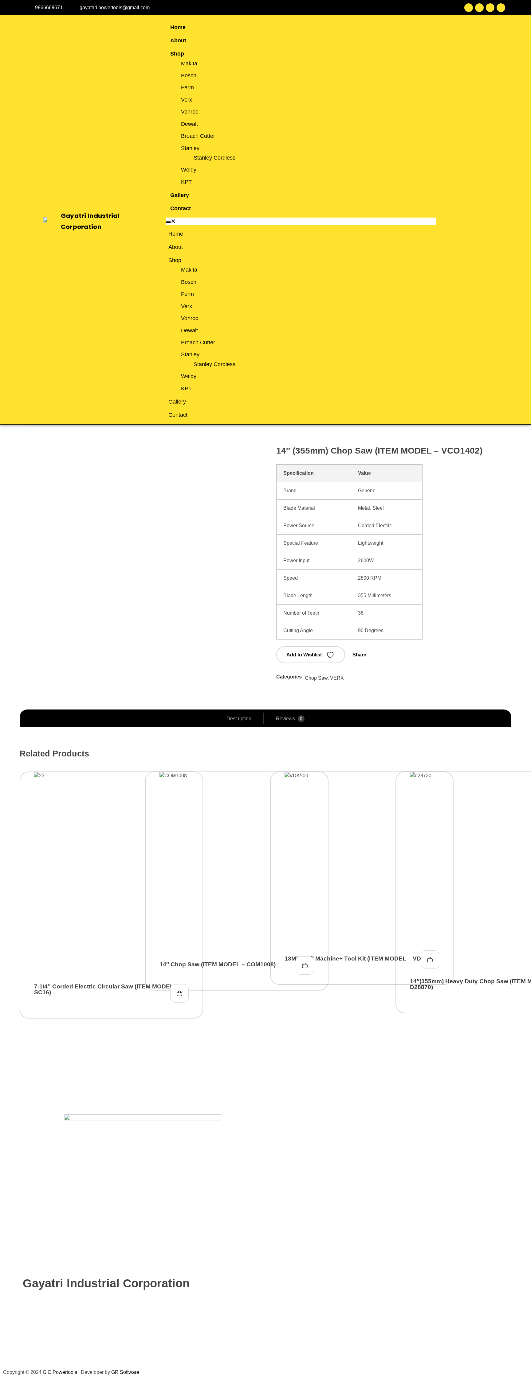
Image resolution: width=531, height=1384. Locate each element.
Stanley (190, 148)
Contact (180, 208)
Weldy (188, 170)
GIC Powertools (59, 1372)
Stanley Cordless (214, 158)
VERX (337, 678)
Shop (177, 54)
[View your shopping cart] (469, 221)
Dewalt (189, 124)
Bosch (188, 75)
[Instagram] (501, 7)
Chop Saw (316, 678)
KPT (186, 182)
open (508, 460)
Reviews (289, 718)
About (178, 40)
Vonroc (189, 112)
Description (238, 718)
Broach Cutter (198, 136)
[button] (301, 221)
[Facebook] (468, 7)
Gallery (179, 195)
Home (178, 27)
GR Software (125, 1372)
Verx (186, 100)
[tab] (238, 718)
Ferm (187, 87)
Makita (189, 63)
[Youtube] (490, 7)
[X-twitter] (479, 7)
